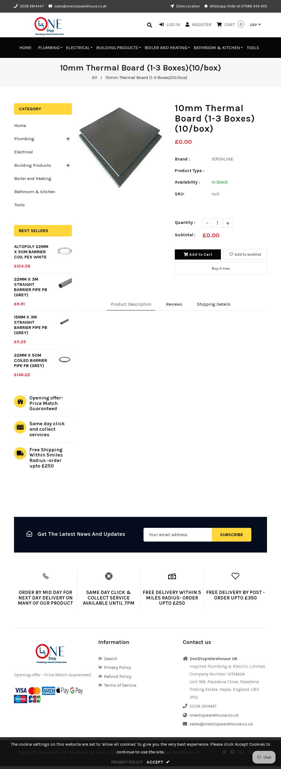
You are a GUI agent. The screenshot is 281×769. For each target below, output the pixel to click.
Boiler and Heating (32, 178)
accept (158, 762)
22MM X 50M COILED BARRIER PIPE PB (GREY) (30, 360)
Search (110, 658)
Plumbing (24, 138)
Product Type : (189, 170)
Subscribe (231, 534)
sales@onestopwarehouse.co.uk (80, 6)
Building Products (32, 165)
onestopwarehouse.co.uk (214, 715)
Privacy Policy (117, 667)
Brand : (182, 159)
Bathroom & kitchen (34, 191)
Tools (19, 204)
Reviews (174, 304)
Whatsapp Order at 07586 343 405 (238, 6)
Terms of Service (120, 685)
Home (20, 125)
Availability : (187, 182)
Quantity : (185, 222)
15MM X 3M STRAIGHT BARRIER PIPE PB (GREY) (30, 324)
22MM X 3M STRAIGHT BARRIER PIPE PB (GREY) (30, 287)
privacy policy (127, 762)
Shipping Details (214, 304)
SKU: (179, 193)
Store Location (187, 6)
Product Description (131, 304)
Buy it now (221, 268)
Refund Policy (117, 676)
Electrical (23, 151)
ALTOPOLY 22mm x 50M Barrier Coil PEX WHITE (31, 252)
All (94, 77)
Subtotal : (185, 234)
